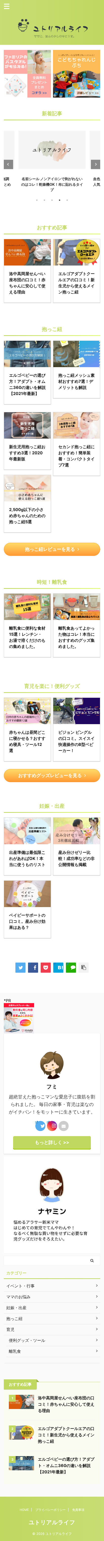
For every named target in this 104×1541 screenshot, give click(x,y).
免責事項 (78, 1510)
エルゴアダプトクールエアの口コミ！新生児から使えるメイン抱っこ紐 (66, 1435)
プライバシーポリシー (50, 1510)
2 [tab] (44, 200)
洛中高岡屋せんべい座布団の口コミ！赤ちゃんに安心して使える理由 (66, 1404)
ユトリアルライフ (52, 1522)
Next (95, 164)
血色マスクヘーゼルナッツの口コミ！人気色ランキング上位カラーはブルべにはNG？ (52, 184)
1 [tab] (36, 200)
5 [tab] (67, 200)
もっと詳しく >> (52, 1142)
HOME (24, 1510)
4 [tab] (59, 200)
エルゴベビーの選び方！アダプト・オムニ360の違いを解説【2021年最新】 (66, 1465)
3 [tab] (52, 200)
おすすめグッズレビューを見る (50, 775)
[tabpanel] (52, 160)
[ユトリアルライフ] (58, 968)
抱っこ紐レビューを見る (50, 549)
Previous (8, 164)
